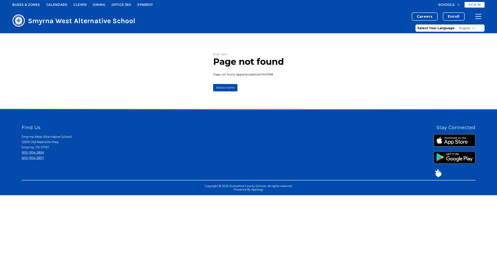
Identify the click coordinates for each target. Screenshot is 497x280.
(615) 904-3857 (33, 158)
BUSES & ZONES (26, 5)
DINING (99, 5)
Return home (225, 87)
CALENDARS (56, 5)
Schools (446, 5)
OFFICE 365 (121, 5)
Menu (478, 16)
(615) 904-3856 (33, 152)
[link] (425, 16)
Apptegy (257, 189)
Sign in (474, 5)
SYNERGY (145, 5)
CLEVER (80, 5)
